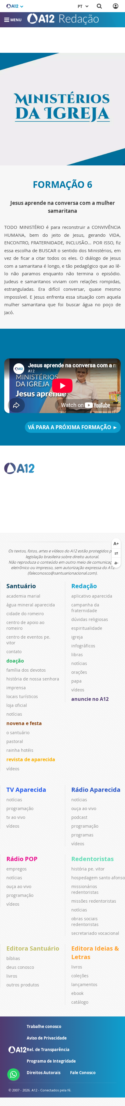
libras (77, 654)
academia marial (23, 596)
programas (82, 835)
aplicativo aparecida (91, 596)
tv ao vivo (15, 817)
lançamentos (84, 984)
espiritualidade (86, 628)
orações (79, 672)
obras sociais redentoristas (85, 921)
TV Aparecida (26, 789)
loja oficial (16, 705)
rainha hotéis (19, 750)
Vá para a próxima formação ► (73, 427)
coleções (80, 976)
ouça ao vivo (83, 808)
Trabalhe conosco (44, 1026)
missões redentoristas (93, 901)
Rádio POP (22, 859)
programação (19, 808)
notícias (14, 714)
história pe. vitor (88, 869)
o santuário (17, 732)
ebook (77, 993)
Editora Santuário (32, 948)
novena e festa (24, 723)
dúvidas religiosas (89, 619)
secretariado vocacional (95, 933)
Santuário (21, 586)
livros (11, 976)
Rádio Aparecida (95, 789)
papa (76, 681)
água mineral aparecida (30, 605)
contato (14, 651)
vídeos (12, 769)
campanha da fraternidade (85, 607)
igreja (77, 637)
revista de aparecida (30, 759)
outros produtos (22, 985)
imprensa (16, 687)
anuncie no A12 (90, 699)
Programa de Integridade (51, 1061)
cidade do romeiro (25, 613)
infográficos (83, 646)
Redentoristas (92, 859)
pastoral (14, 741)
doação (15, 660)
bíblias (13, 958)
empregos (16, 869)
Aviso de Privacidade (47, 1038)
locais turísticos (22, 696)
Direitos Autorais (43, 1072)
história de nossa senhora (32, 679)
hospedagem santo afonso (98, 877)
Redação (84, 586)
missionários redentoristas (85, 889)
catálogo (79, 1002)
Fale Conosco (83, 1072)
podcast (79, 817)
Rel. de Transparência (48, 1049)
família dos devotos (26, 670)
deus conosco (20, 967)
